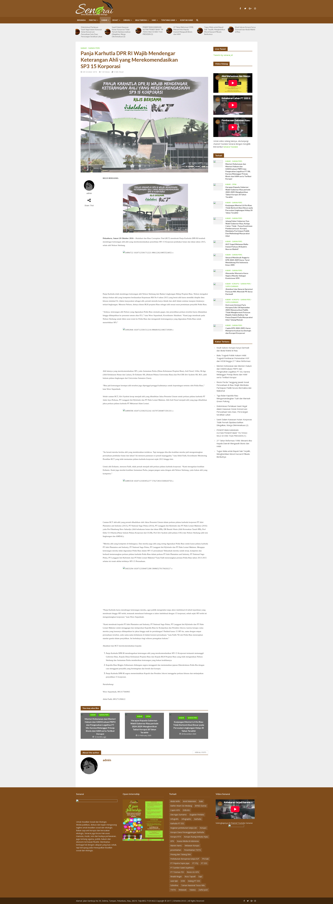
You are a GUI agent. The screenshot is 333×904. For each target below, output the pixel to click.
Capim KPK (175, 810)
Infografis (174, 819)
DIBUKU (126, 20)
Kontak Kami (186, 20)
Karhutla (197, 819)
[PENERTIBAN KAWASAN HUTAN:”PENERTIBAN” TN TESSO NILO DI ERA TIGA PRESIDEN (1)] (109, 31)
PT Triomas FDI (177, 872)
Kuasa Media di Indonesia (188, 841)
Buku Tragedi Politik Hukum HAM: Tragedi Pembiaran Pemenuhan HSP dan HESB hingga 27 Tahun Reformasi (247, 30)
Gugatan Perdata (197, 814)
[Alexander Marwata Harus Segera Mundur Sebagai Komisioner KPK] (218, 272)
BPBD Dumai (200, 805)
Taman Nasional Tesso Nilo (193, 885)
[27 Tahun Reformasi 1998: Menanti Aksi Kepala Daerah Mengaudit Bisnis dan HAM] (140, 31)
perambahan (175, 850)
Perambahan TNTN (192, 850)
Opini (148, 716)
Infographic (186, 819)
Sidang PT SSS (194, 881)
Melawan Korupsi (192, 845)
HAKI (154, 20)
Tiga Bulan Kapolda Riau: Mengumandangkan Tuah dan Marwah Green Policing (233, 398)
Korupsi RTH (175, 836)
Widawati (182, 890)
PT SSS (204, 863)
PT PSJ (195, 863)
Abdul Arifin (175, 801)
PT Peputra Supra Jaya (179, 863)
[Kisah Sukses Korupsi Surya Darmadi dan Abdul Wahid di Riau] (201, 29)
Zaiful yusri (203, 890)
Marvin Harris (176, 845)
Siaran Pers (94, 48)
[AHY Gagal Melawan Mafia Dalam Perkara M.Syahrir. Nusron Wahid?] (218, 243)
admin (89, 193)
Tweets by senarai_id (223, 55)
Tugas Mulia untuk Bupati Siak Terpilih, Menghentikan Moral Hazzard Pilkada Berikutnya (185, 30)
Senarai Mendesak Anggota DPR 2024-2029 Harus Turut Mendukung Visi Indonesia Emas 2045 (237, 261)
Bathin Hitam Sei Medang (181, 805)
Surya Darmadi (231, 286)
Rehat (115, 20)
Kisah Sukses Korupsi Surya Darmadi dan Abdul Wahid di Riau (216, 29)
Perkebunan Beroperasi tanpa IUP (184, 859)
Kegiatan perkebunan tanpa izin (183, 828)
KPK (172, 841)
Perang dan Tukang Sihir (180, 854)
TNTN (173, 890)
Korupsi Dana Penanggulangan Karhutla (187, 832)
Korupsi (235, 284)
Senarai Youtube (230, 146)
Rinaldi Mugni (176, 876)
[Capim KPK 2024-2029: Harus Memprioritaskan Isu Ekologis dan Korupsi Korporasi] (218, 327)
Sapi (200, 876)
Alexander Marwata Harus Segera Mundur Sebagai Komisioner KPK (236, 275)
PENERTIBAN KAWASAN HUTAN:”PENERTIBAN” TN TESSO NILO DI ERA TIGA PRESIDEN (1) (123, 30)
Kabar (104, 20)
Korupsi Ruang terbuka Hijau (196, 836)
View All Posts (200, 752)
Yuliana (193, 890)
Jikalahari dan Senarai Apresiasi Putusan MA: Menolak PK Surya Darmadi (239, 291)
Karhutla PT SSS (177, 823)
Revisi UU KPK (193, 872)
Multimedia (141, 20)
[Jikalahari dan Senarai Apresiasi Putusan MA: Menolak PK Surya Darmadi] (218, 286)
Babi (201, 801)
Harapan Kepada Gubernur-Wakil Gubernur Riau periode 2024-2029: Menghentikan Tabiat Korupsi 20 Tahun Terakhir (144, 726)
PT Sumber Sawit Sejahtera (181, 867)
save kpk (174, 881)
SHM (183, 881)
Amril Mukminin (189, 801)
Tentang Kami (168, 20)
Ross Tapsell (190, 876)
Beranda (81, 20)
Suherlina (174, 885)
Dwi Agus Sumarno (178, 814)
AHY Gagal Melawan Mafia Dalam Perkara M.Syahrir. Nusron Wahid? (236, 246)
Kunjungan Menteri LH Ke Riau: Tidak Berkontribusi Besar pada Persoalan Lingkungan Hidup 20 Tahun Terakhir (188, 726)
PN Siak (205, 859)
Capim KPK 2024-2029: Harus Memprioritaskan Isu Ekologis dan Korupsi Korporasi (238, 330)
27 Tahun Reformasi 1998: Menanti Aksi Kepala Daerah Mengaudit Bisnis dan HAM (154, 30)
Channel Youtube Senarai (241, 823)
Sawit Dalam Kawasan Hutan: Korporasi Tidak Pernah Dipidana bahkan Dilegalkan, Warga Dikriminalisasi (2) (92, 32)
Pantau (92, 20)
